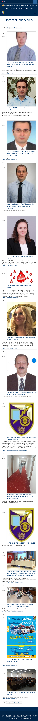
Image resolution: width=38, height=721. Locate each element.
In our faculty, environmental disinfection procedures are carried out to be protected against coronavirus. (20, 496)
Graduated (23, 5)
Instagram (22, 8)
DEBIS (29, 5)
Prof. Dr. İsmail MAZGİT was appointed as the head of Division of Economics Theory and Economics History (21, 153)
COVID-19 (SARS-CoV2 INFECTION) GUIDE (21, 543)
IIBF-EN (3, 116)
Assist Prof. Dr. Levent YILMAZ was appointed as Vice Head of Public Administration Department (21, 206)
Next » (19, 27)
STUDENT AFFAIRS (23, 450)
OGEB (35, 5)
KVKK (31, 8)
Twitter (16, 8)
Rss (28, 8)
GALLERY (4, 582)
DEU (17, 5)
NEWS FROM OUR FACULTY (19, 20)
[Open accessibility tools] (34, 360)
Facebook (9, 8)
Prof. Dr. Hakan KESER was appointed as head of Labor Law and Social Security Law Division (20, 64)
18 (14, 27)
